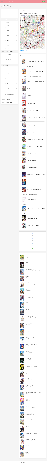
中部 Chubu (7, 30)
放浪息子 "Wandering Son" (31, 199)
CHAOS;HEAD (29, 88)
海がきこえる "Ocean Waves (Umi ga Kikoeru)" (35, 81)
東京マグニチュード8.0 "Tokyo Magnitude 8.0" (35, 132)
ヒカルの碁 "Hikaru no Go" (31, 160)
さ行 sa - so (7, 73)
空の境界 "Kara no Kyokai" (31, 95)
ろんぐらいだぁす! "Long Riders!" (33, 225)
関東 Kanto (7, 27)
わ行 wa (6, 91)
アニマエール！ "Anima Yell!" (28, 66)
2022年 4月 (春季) (8, 61)
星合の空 (24, 204)
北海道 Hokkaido (8, 22)
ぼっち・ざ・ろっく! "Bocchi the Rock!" (30, 194)
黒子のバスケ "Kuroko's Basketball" (33, 110)
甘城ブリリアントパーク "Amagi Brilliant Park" (35, 71)
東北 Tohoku (7, 25)
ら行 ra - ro (7, 88)
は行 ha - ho (7, 80)
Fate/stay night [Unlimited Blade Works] (34, 189)
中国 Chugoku (7, 35)
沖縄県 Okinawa (8, 43)
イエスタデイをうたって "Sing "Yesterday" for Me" (32, 76)
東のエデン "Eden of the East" (32, 167)
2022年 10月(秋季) (8, 56)
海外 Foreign (7, 45)
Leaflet (33, 48)
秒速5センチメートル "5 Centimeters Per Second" (36, 174)
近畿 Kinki (6, 32)
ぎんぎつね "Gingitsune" (31, 103)
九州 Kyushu (7, 40)
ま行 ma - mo (7, 83)
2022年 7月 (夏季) (8, 59)
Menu (13, 1)
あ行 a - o (6, 68)
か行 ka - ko (7, 70)
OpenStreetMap (38, 48)
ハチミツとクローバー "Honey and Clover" (34, 146)
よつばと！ (25, 213)
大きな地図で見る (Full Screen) (26, 50)
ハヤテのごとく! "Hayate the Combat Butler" (35, 153)
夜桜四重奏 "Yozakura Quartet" (32, 218)
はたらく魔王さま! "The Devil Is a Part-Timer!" (35, 139)
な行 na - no (7, 78)
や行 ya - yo (7, 85)
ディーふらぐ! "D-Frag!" (31, 125)
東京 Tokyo (7, 48)
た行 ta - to (7, 75)
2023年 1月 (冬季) (8, 54)
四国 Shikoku (7, 37)
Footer (23, 462)
